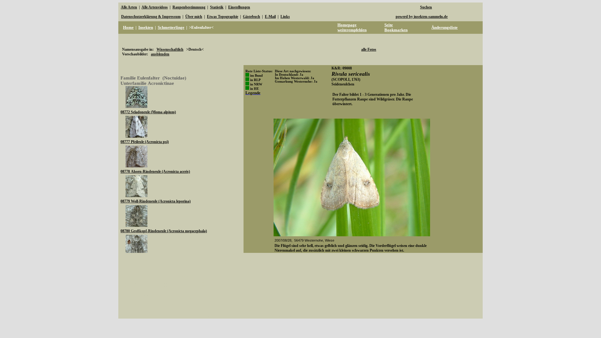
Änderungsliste (444, 27)
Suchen (426, 7)
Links (285, 16)
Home (128, 27)
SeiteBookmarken (396, 27)
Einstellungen (239, 7)
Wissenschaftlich (170, 49)
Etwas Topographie (222, 16)
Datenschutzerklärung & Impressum (151, 16)
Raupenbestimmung (188, 7)
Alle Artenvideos (154, 7)
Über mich (193, 16)
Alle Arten (129, 7)
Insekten (145, 27)
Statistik (216, 7)
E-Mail (270, 16)
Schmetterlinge (171, 27)
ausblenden (160, 54)
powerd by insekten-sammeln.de (422, 16)
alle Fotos (368, 49)
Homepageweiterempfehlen (352, 27)
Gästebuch (251, 16)
